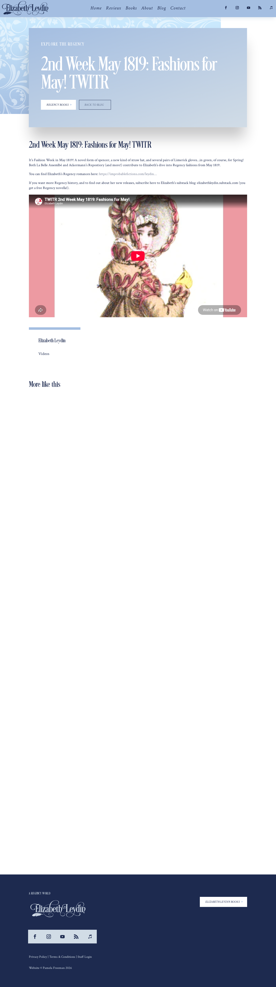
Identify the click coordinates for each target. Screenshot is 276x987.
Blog (161, 9)
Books (131, 9)
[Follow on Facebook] (226, 7)
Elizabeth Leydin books (222, 902)
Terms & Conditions (62, 957)
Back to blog (94, 105)
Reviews (113, 9)
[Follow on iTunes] (90, 936)
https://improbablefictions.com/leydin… (128, 174)
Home (96, 9)
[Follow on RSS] (259, 7)
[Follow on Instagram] (237, 7)
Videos (43, 353)
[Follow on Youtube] (248, 7)
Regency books (57, 105)
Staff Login (85, 957)
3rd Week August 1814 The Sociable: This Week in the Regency (81, 704)
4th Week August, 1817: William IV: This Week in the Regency (81, 533)
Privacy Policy (38, 957)
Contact (177, 9)
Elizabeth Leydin (47, 540)
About (147, 9)
